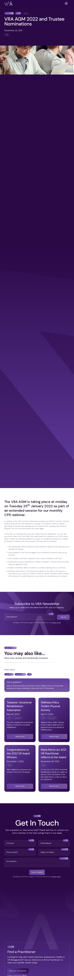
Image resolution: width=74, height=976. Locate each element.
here (42, 528)
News (18, 13)
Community (9, 13)
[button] (66, 3)
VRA (7, 34)
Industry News (20, 674)
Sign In (22, 931)
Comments (63, 858)
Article (26, 13)
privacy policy (56, 622)
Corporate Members (37, 927)
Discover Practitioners (18, 971)
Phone (31, 849)
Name (31, 840)
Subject (64, 849)
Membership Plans (16, 927)
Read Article (20, 736)
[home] (33, 3)
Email (51, 614)
